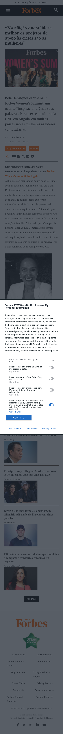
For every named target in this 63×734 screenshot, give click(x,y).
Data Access (31, 428)
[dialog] (31, 367)
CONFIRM (19, 418)
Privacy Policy (49, 428)
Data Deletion (14, 428)
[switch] (51, 367)
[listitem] (31, 360)
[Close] (57, 305)
